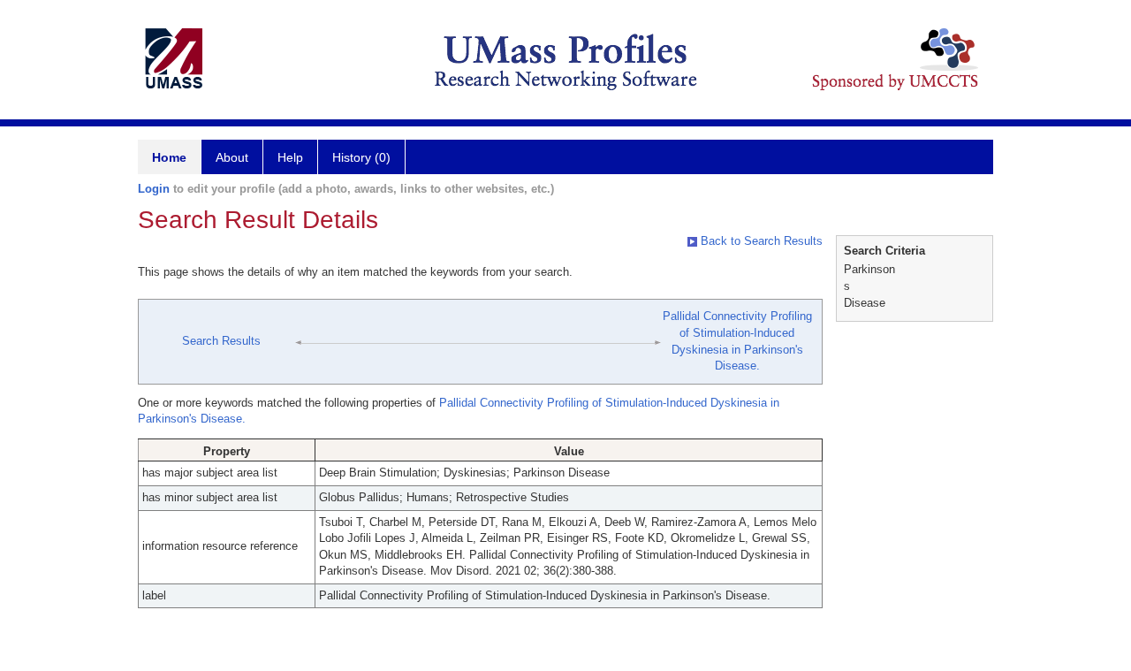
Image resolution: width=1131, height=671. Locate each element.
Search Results (221, 340)
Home (169, 157)
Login (154, 188)
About (232, 157)
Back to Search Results (760, 241)
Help (290, 157)
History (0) (361, 157)
